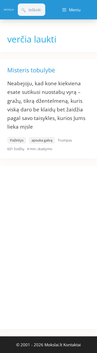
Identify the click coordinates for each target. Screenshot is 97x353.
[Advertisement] (40, 246)
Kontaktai (72, 344)
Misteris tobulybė (31, 70)
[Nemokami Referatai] (9, 10)
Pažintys (16, 140)
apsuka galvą (42, 140)
